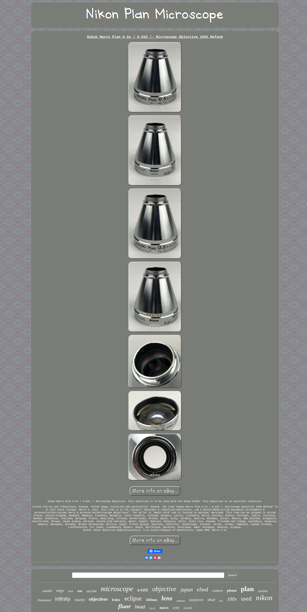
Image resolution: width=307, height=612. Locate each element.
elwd (202, 589)
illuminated (44, 600)
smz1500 (91, 591)
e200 (176, 607)
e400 (142, 590)
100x (232, 599)
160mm (151, 600)
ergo (60, 590)
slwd (211, 599)
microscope (117, 589)
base (70, 591)
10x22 (152, 608)
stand (187, 608)
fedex (116, 600)
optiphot (263, 591)
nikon (264, 598)
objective (164, 589)
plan (247, 589)
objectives (98, 599)
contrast (180, 600)
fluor (124, 606)
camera (217, 591)
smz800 (47, 591)
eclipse (133, 598)
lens (166, 598)
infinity (62, 599)
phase (232, 590)
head (140, 606)
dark (221, 601)
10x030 (80, 600)
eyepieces (196, 600)
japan (186, 590)
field (79, 591)
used (246, 599)
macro (164, 607)
